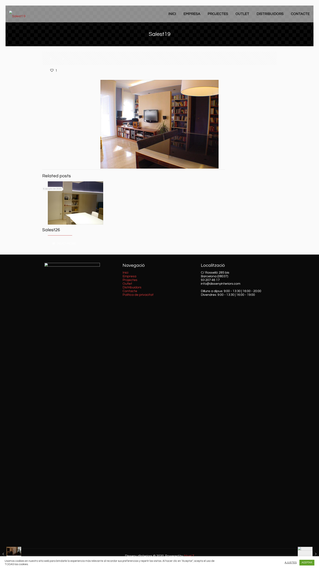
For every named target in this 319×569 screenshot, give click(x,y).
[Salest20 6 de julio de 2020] (308, 554)
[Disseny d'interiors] (17, 14)
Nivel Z (189, 556)
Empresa (129, 276)
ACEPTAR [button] (307, 562)
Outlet (127, 283)
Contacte (130, 291)
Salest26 (51, 230)
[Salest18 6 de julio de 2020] (10, 554)
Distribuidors (132, 287)
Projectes (130, 280)
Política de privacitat (138, 295)
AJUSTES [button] (291, 562)
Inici (125, 272)
